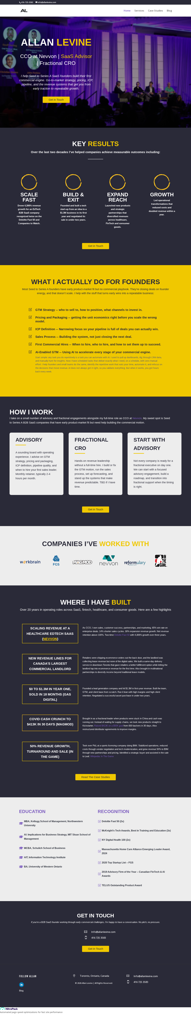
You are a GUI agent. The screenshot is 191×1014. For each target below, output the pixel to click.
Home (127, 11)
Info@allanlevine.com (103, 932)
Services (139, 11)
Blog (169, 11)
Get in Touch (56, 99)
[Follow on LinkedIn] (21, 984)
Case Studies (155, 11)
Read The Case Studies (95, 777)
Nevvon (137, 418)
